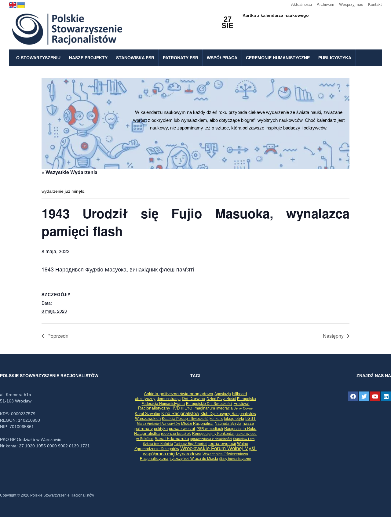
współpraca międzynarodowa (172, 453)
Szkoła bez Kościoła (158, 444)
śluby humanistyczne (235, 459)
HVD (175, 408)
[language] (13, 4)
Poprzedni (58, 335)
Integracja (224, 408)
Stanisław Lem (243, 439)
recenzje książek (176, 433)
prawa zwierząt (182, 429)
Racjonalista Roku (240, 428)
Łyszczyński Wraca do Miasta (194, 459)
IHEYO (186, 408)
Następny (333, 335)
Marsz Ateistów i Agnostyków (158, 423)
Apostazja (222, 394)
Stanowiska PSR (135, 57)
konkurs (216, 419)
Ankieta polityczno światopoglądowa (178, 393)
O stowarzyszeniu (38, 57)
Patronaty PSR (180, 57)
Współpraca (222, 57)
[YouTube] (375, 396)
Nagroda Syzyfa (228, 423)
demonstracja (169, 398)
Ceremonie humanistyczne (278, 57)
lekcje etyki (234, 419)
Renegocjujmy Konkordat (213, 433)
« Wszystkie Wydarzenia (69, 172)
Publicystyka (334, 57)
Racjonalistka (147, 433)
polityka (161, 429)
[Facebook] (353, 396)
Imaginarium (204, 408)
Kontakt (375, 4)
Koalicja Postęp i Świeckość (185, 419)
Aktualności (301, 4)
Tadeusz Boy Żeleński (190, 444)
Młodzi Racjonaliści (197, 423)
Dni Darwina (193, 398)
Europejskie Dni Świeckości (209, 404)
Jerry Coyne (243, 408)
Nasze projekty (88, 57)
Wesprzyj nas (351, 4)
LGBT (250, 418)
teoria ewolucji (222, 443)
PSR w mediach (209, 429)
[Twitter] (364, 396)
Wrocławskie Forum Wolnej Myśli (218, 448)
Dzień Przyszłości (221, 399)
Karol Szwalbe (147, 414)
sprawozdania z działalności (211, 439)
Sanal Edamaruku (172, 438)
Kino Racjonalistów (180, 413)
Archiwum (325, 4)
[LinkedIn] (386, 396)
